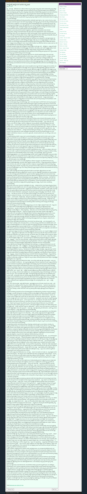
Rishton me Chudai (63, 46)
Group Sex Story (63, 31)
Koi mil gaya (62, 35)
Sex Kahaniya (62, 52)
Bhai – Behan (62, 8)
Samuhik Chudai (63, 50)
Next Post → (55, 489)
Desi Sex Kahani (63, 19)
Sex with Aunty (63, 54)
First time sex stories (64, 21)
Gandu (61, 29)
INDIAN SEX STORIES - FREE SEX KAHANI (17, 1)
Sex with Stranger (63, 58)
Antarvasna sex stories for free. (16, 485)
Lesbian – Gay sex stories (65, 37)
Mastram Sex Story (63, 41)
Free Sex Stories (63, 23)
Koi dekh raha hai (63, 33)
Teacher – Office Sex (64, 60)
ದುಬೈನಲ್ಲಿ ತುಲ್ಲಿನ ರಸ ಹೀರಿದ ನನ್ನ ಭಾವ (18, 5)
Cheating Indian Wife (64, 14)
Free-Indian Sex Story (64, 25)
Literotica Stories (63, 39)
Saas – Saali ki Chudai (64, 48)
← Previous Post (10, 489)
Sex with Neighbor (63, 56)
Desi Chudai (10, 6)
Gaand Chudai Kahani (64, 27)
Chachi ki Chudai (63, 12)
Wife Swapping (63, 62)
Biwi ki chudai (62, 10)
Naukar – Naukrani (63, 44)
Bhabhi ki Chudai (63, 6)
